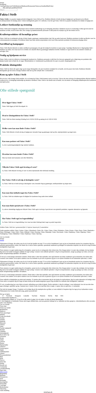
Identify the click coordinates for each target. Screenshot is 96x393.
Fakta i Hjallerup (26, 234)
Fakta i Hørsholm (88, 230)
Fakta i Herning (35, 232)
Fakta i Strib (15, 232)
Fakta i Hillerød (24, 232)
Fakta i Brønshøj (46, 232)
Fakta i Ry (40, 230)
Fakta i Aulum (19, 230)
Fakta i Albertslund (30, 230)
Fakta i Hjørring (81, 232)
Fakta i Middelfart (14, 234)
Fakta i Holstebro (59, 230)
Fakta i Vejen (48, 230)
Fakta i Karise (69, 230)
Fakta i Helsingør (5, 232)
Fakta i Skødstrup (69, 232)
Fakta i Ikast (78, 230)
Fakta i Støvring (36, 234)
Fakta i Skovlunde (57, 232)
